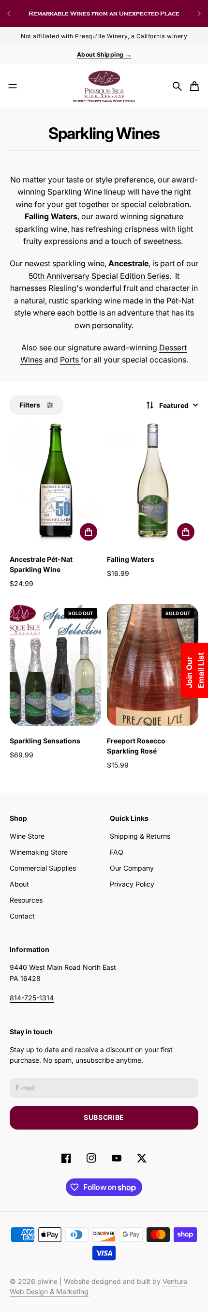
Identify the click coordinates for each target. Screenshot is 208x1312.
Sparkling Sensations (45, 741)
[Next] (199, 13)
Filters (29, 405)
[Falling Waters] (152, 483)
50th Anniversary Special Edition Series (99, 276)
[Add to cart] (88, 532)
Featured (174, 405)
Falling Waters (130, 559)
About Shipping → (104, 54)
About (19, 884)
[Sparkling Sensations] (55, 665)
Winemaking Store (39, 852)
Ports (70, 359)
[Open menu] (12, 86)
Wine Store (27, 836)
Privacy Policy (132, 884)
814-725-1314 (32, 998)
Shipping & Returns (140, 836)
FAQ (116, 852)
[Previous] (8, 13)
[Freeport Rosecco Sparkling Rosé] (152, 665)
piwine (47, 1281)
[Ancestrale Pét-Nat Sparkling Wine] (55, 483)
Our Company (132, 868)
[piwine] (104, 86)
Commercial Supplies (43, 868)
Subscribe (104, 1117)
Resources (26, 900)
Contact (22, 916)
